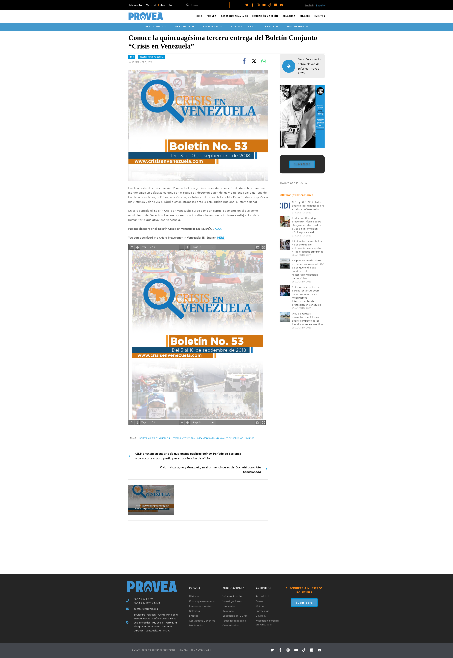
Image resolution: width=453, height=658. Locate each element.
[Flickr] (275, 5)
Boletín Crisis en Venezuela (154, 438)
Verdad (151, 5)
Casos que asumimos (234, 16)
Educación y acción (265, 16)
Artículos (182, 27)
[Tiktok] (269, 5)
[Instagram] (258, 5)
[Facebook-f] (252, 5)
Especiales (211, 27)
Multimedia (295, 27)
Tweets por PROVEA (293, 183)
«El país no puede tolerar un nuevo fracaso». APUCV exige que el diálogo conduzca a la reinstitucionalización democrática (307, 269)
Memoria (135, 5)
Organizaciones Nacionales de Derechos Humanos (225, 438)
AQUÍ (218, 229)
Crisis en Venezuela (184, 438)
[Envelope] (281, 5)
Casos (269, 27)
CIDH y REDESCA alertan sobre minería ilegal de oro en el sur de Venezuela (308, 205)
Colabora (288, 16)
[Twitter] (246, 5)
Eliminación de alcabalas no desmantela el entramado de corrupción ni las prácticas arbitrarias (307, 246)
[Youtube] (264, 5)
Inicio (198, 16)
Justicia (166, 5)
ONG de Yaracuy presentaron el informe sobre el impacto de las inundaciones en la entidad (308, 319)
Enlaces (305, 16)
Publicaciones (242, 27)
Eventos (319, 16)
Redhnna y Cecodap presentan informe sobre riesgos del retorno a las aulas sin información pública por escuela (307, 225)
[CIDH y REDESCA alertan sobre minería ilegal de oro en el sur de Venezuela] (285, 205)
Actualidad (154, 27)
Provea (211, 16)
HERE (221, 237)
